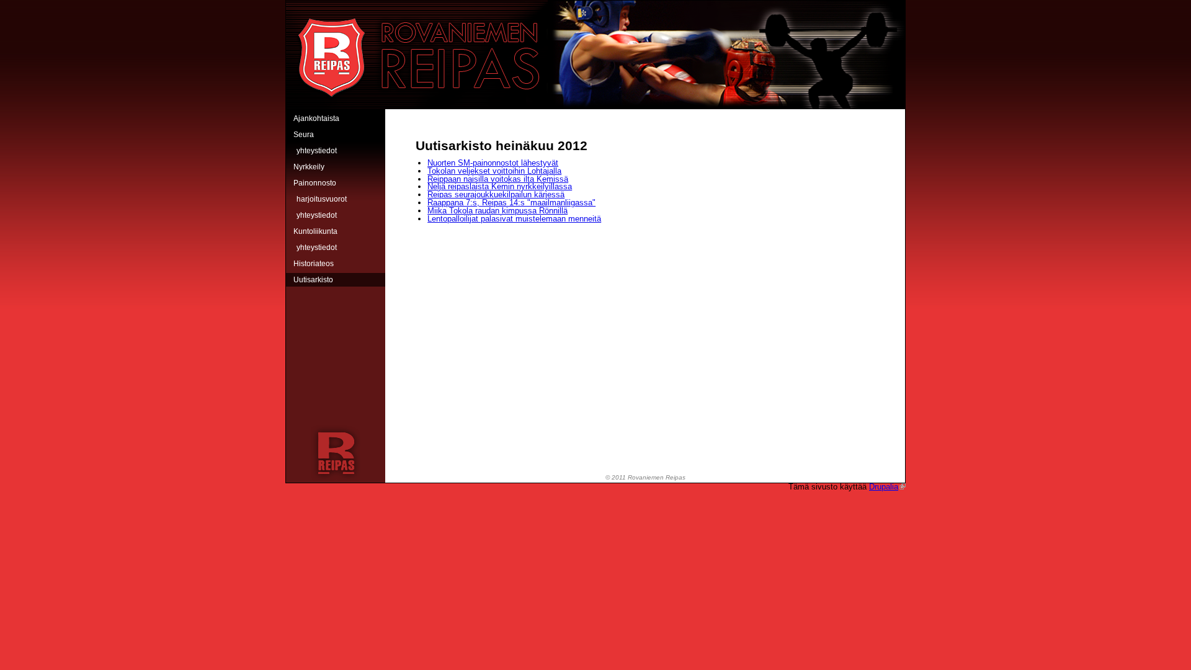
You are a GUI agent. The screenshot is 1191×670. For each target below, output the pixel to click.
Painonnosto (314, 183)
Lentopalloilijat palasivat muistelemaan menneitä (514, 218)
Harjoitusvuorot (322, 199)
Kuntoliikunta (315, 231)
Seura (303, 134)
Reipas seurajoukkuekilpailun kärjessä (495, 194)
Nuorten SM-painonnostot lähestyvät (492, 163)
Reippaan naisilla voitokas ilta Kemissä (497, 179)
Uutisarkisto (313, 280)
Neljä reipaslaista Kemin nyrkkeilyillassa (499, 186)
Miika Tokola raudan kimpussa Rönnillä (497, 210)
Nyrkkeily (308, 167)
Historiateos (313, 263)
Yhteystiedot (317, 150)
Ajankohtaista (316, 118)
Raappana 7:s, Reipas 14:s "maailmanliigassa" (511, 202)
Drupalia (883, 486)
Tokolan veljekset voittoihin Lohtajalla (494, 171)
